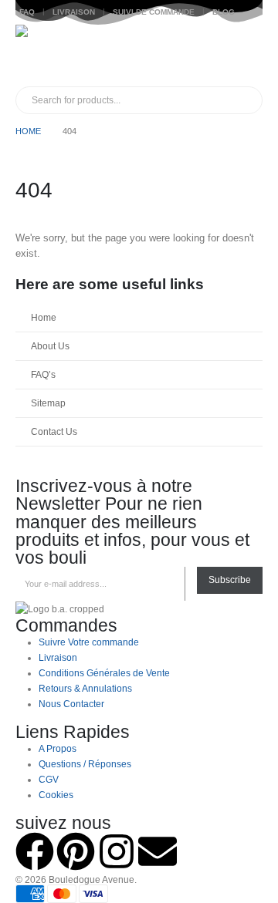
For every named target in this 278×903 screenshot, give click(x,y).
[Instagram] (116, 851)
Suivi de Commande (154, 12)
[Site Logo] (46, 55)
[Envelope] (157, 851)
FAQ (27, 12)
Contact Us (54, 431)
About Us (50, 346)
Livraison (74, 12)
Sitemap (48, 403)
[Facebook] (34, 851)
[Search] (192, 100)
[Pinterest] (75, 851)
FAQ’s (43, 374)
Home (43, 317)
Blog (223, 12)
